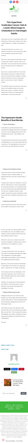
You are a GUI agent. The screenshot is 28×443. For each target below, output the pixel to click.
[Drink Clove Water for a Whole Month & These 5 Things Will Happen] (7, 382)
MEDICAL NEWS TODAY (7, 345)
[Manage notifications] (3, 440)
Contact (18, 409)
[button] (14, 16)
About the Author (17, 405)
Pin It (22, 369)
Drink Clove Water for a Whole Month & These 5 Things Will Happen (18, 382)
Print (15, 372)
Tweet (7, 369)
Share (15, 369)
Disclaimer (11, 409)
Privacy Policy (19, 407)
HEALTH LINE (4, 349)
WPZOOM (19, 437)
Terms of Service (9, 407)
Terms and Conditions (10, 441)
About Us (8, 405)
